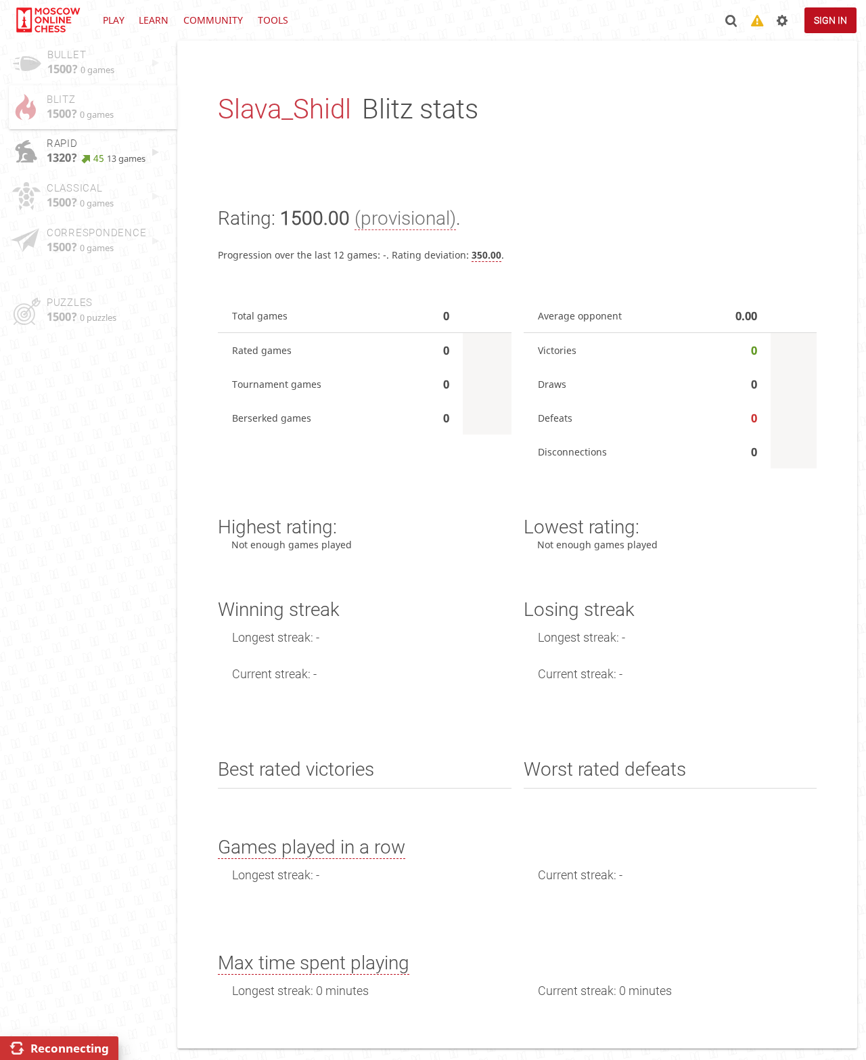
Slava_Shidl (284, 109)
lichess (47, 20)
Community (213, 20)
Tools (273, 20)
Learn (153, 20)
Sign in (830, 20)
